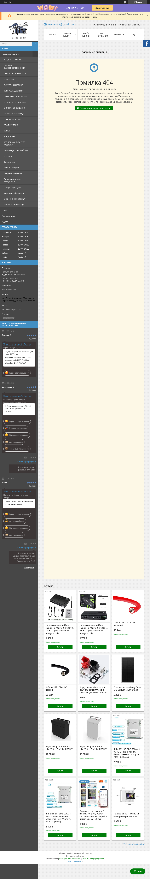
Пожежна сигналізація (14, 204)
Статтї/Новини (86, 34)
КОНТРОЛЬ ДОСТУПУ (13, 90)
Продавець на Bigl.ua (75, 856)
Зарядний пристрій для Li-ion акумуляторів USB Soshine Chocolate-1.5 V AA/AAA (17, 360)
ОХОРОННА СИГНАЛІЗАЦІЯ (16, 96)
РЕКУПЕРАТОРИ (11, 125)
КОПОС (7, 130)
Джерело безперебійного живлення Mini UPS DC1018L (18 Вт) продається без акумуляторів (60, 629)
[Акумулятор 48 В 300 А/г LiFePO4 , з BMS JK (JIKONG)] (94, 729)
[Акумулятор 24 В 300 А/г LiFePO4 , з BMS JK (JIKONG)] (60, 729)
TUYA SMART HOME (12, 119)
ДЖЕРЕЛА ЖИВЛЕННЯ (13, 85)
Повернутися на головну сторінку (95, 108)
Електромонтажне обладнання (12, 180)
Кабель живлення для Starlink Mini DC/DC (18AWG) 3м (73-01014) (18, 408)
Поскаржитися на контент (70, 859)
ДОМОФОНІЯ (10, 79)
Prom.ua (89, 853)
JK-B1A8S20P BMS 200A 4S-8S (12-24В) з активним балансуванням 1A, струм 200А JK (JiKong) (127, 753)
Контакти (119, 35)
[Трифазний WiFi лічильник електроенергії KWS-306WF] (128, 796)
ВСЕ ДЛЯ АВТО (10, 136)
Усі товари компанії (132, 844)
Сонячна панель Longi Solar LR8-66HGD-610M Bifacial (127, 688)
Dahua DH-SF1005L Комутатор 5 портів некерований (19, 503)
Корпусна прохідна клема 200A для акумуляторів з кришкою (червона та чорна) (94, 690)
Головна (51, 35)
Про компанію (8, 216)
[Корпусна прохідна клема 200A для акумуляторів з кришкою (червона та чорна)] (94, 669)
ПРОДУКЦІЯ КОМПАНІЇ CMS (16, 150)
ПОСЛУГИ (8, 156)
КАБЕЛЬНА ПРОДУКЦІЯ (14, 113)
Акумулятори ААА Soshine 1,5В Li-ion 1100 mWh (19, 353)
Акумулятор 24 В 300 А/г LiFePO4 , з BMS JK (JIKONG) (59, 747)
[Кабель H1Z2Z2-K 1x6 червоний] (128, 605)
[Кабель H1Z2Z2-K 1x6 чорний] (60, 669)
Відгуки (5, 221)
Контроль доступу (12, 187)
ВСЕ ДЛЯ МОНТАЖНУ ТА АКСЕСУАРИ (14, 143)
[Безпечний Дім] (19, 29)
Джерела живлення (13, 173)
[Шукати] (35, 43)
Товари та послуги (10, 54)
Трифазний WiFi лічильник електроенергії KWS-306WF (127, 815)
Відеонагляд (9, 162)
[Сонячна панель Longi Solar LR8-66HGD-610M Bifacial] (128, 669)
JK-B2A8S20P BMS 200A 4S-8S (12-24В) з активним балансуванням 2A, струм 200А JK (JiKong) (59, 817)
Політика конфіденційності (93, 859)
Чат (140, 871)
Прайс (4, 210)
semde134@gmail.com (12, 309)
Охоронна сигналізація (14, 198)
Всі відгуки (29, 567)
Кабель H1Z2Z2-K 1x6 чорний (56, 688)
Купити (60, 647)
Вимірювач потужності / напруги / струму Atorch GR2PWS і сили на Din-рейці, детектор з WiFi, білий (93, 815)
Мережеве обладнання (14, 193)
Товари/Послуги (66, 34)
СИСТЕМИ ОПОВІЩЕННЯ (14, 108)
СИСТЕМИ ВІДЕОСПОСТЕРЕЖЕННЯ (14, 66)
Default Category (11, 167)
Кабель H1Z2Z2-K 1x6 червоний (124, 624)
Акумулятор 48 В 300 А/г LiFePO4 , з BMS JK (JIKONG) (93, 747)
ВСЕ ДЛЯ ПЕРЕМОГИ (13, 59)
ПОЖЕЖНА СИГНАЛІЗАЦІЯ (15, 102)
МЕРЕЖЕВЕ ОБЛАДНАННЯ (15, 73)
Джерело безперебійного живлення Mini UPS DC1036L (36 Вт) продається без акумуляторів (94, 629)
